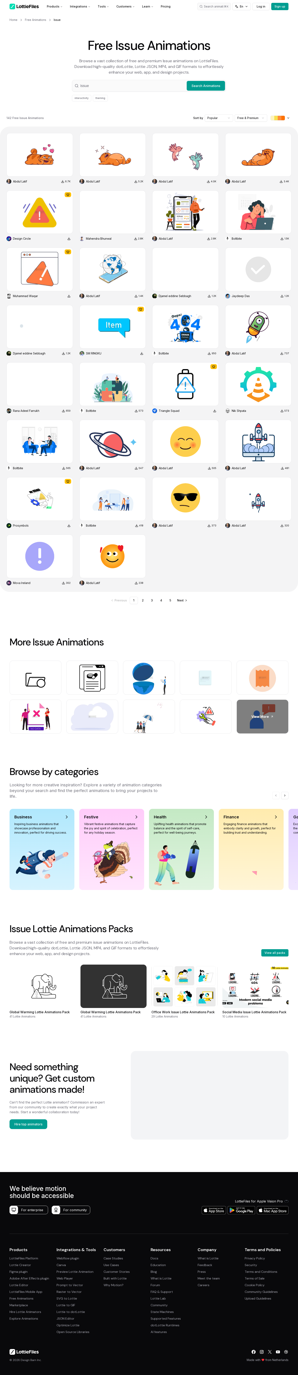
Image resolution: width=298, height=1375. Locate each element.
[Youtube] (277, 1351)
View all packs (275, 952)
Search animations (216, 6)
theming (100, 98)
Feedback (205, 1265)
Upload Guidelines (258, 1298)
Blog (154, 1272)
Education (158, 1265)
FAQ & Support (162, 1292)
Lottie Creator (20, 1265)
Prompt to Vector (70, 1285)
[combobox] (219, 118)
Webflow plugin (68, 1258)
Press (202, 1272)
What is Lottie (161, 1278)
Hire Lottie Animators (25, 1312)
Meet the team (209, 1278)
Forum (155, 1285)
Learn (146, 6)
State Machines (162, 1312)
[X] (269, 1351)
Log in (261, 6)
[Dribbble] (286, 1351)
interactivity (82, 98)
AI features (159, 1332)
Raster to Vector (69, 1292)
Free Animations (21, 1298)
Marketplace (19, 1305)
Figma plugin (19, 1272)
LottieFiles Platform (24, 1258)
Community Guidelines (261, 1292)
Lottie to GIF (66, 1305)
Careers (203, 1285)
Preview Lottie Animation (75, 1272)
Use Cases (111, 1265)
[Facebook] (253, 1351)
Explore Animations (24, 1318)
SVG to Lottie (67, 1298)
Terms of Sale (255, 1278)
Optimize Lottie (68, 1325)
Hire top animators (28, 1124)
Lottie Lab (158, 1298)
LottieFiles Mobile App (26, 1292)
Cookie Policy (255, 1285)
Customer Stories (117, 1272)
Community (159, 1305)
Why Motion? (113, 1285)
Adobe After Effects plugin (29, 1278)
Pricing (165, 6)
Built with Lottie (115, 1278)
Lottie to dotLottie (71, 1312)
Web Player (65, 1278)
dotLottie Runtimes (165, 1325)
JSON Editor (65, 1318)
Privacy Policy (255, 1258)
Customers (124, 6)
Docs (154, 1258)
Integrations (78, 6)
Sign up (279, 6)
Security (251, 1265)
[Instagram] (261, 1351)
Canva (61, 1265)
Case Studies (113, 1258)
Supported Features (166, 1318)
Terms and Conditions (261, 1272)
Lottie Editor (19, 1285)
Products (53, 6)
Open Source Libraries (73, 1332)
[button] (149, 86)
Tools (102, 6)
